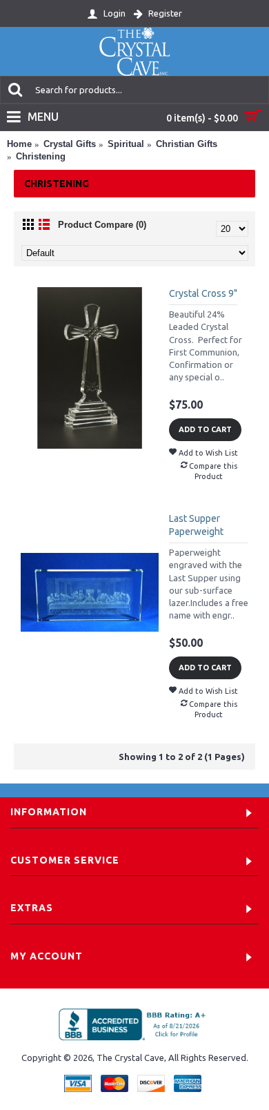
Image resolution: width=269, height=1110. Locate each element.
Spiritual (126, 144)
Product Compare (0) (102, 225)
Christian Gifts (186, 144)
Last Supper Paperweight (196, 525)
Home (19, 144)
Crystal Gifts (69, 144)
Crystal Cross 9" (203, 293)
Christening (41, 156)
